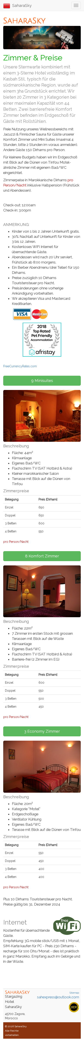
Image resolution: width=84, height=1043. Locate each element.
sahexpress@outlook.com (58, 997)
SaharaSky (21, 5)
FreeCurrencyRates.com (20, 366)
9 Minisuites (42, 380)
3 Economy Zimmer (42, 731)
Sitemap (74, 992)
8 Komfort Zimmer (42, 556)
